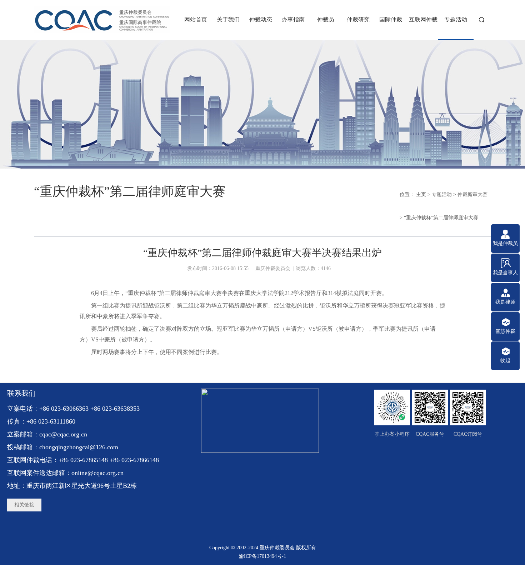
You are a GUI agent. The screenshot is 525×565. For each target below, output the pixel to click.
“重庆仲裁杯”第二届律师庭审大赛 (441, 217)
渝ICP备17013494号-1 (262, 556)
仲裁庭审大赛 (473, 194)
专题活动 (442, 194)
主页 (421, 194)
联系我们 (21, 393)
